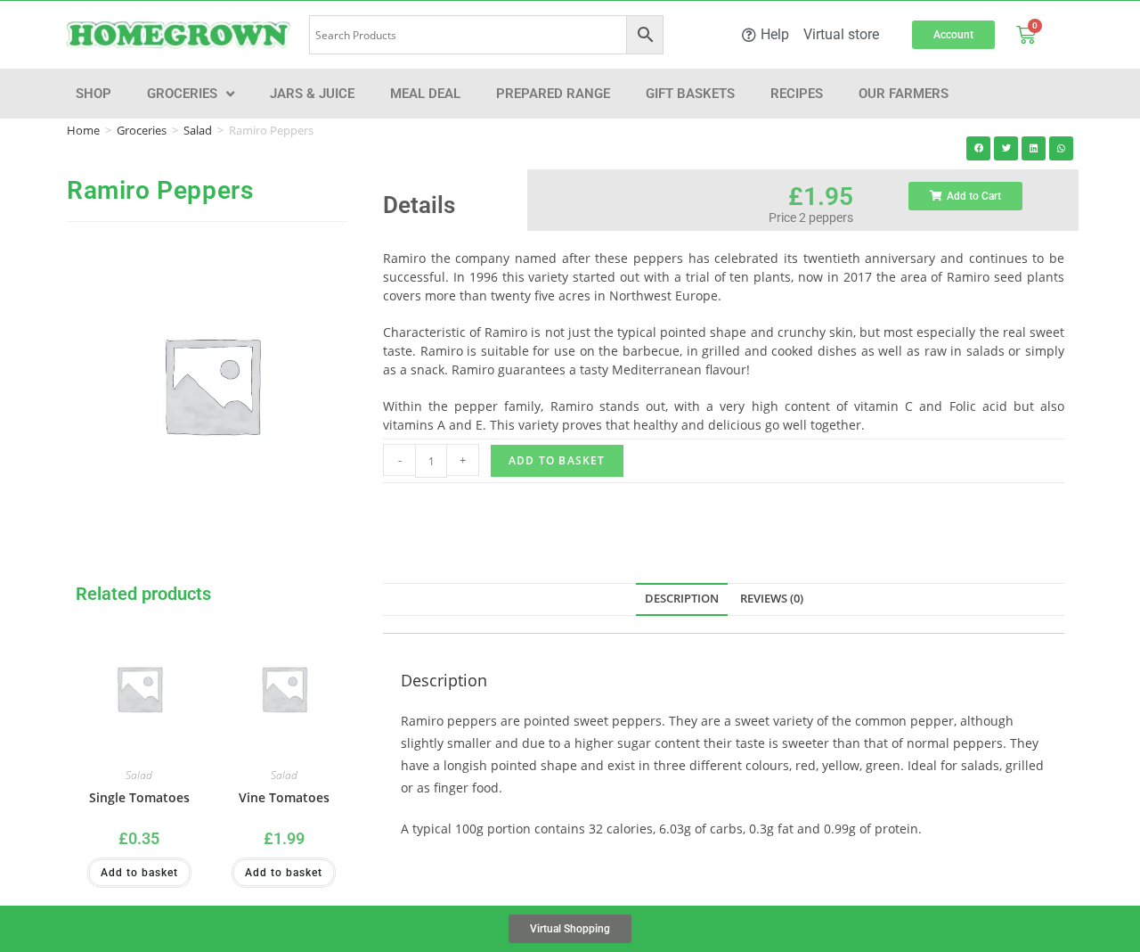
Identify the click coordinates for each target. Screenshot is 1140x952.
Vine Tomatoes (284, 797)
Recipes (796, 94)
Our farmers (904, 94)
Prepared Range (553, 94)
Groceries (182, 94)
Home (83, 130)
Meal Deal (425, 94)
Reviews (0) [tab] (771, 598)
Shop (93, 94)
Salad (197, 130)
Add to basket (557, 460)
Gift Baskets (690, 94)
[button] (978, 148)
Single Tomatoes (139, 797)
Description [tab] (682, 598)
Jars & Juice (312, 94)
